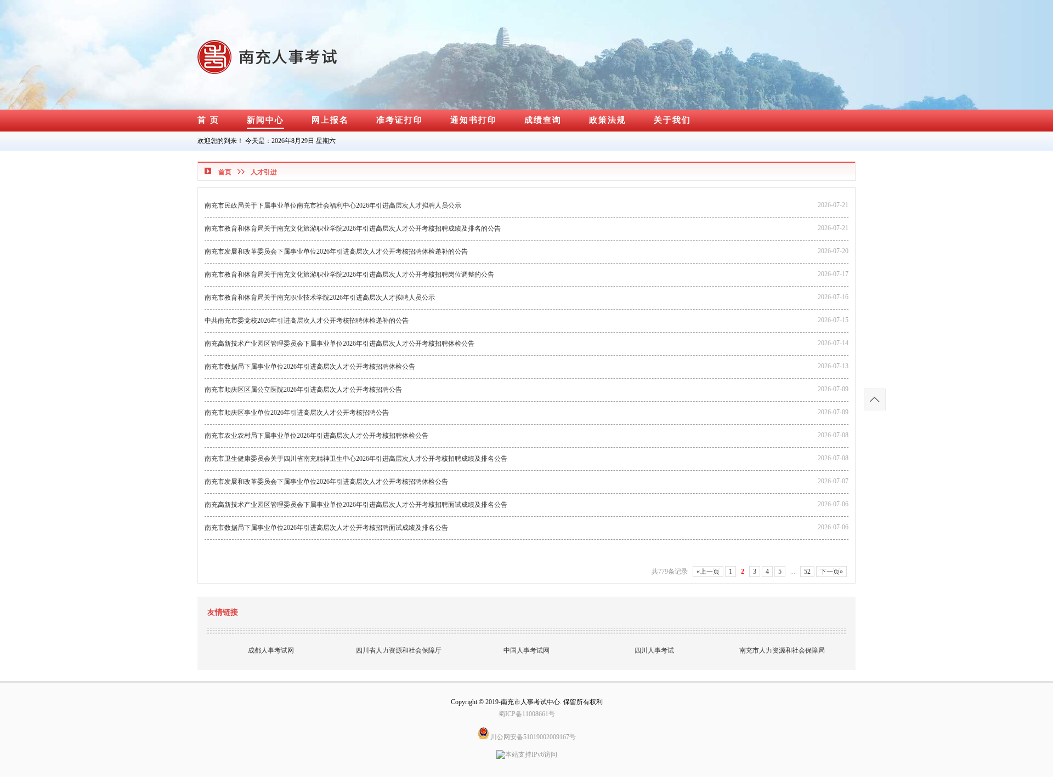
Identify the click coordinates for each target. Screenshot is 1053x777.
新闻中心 (265, 120)
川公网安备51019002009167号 (532, 737)
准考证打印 (399, 120)
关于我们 (672, 120)
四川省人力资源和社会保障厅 (398, 650)
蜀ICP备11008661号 (527, 714)
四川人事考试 (654, 650)
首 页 (208, 120)
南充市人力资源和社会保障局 (782, 650)
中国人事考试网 (526, 650)
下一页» (831, 571)
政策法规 (607, 120)
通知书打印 (473, 120)
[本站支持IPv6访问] (526, 751)
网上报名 (330, 120)
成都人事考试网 (271, 650)
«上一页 (708, 571)
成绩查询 (543, 120)
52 (807, 571)
